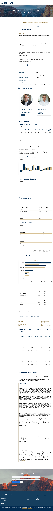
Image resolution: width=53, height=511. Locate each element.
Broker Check (37, 500)
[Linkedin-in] (4, 503)
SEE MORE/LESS (23, 383)
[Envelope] (2, 503)
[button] (35, 384)
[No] (50, 509)
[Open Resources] (44, 3)
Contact (28, 499)
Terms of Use (37, 499)
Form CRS (37, 495)
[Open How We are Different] (33, 3)
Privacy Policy (38, 498)
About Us (28, 495)
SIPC (45, 495)
